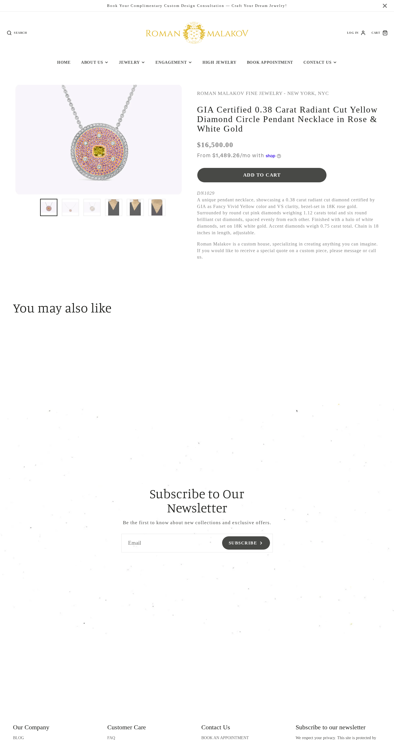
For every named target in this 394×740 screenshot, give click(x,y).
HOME (64, 62)
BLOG (18, 738)
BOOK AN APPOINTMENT (225, 738)
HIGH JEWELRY (219, 62)
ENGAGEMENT (171, 62)
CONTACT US (317, 62)
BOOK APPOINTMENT (270, 62)
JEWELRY (129, 62)
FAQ (111, 738)
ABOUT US (92, 62)
